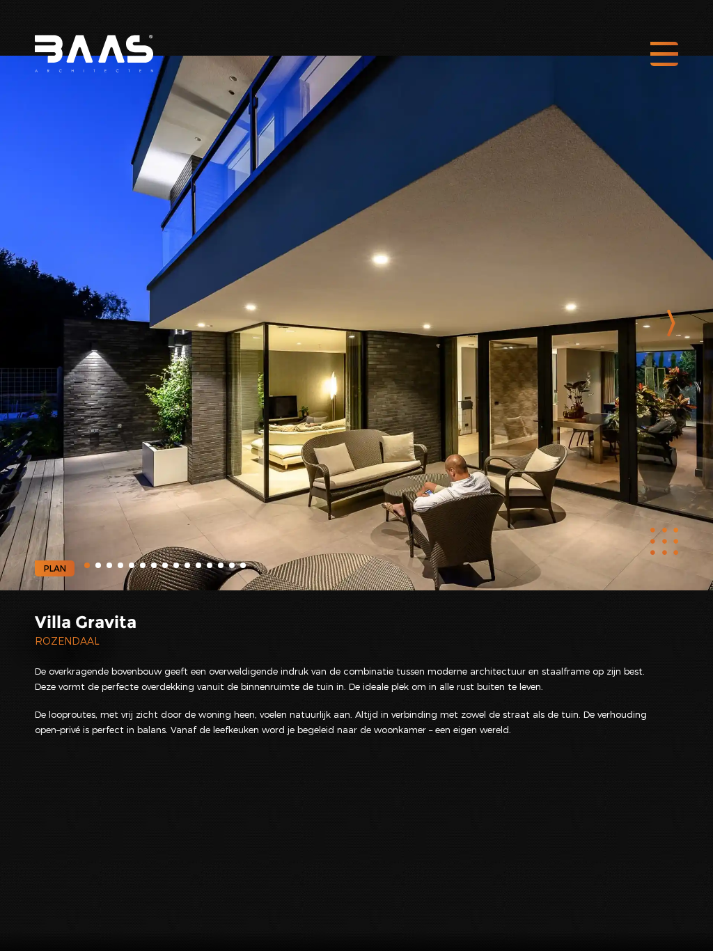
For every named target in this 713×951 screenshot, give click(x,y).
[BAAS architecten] (94, 43)
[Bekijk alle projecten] (664, 541)
